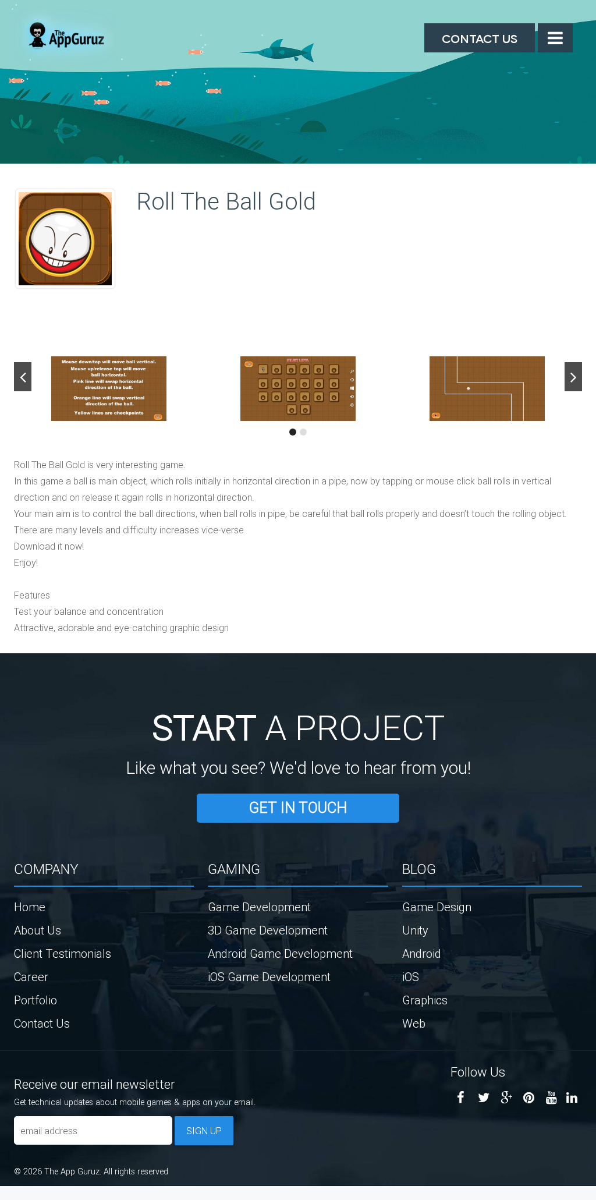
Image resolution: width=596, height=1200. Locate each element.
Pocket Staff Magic (29, 1196)
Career (31, 976)
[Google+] (506, 1098)
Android (421, 953)
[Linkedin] (572, 1098)
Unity (415, 930)
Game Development (259, 907)
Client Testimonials (62, 953)
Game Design (436, 907)
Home (29, 907)
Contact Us (479, 38)
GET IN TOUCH (298, 808)
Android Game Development (280, 953)
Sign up (204, 1131)
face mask (2, 1196)
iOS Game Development (269, 976)
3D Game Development (268, 930)
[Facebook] (460, 1098)
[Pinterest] (529, 1098)
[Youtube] (551, 1098)
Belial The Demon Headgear (15, 1196)
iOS (410, 976)
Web (413, 1023)
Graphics (425, 1000)
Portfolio (35, 1000)
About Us (37, 930)
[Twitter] (483, 1098)
